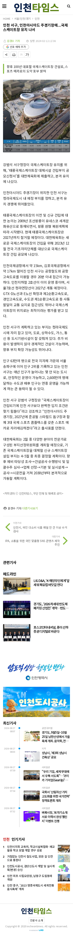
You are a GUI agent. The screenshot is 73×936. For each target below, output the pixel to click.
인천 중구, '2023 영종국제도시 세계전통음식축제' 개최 (30, 887)
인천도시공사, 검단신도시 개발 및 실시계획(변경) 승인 (31, 868)
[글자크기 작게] (21, 55)
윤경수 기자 (13, 41)
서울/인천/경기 (22, 18)
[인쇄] (14, 55)
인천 (37, 18)
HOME (6, 18)
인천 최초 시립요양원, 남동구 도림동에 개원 (29, 877)
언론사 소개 (36, 920)
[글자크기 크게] (27, 55)
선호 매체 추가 (18, 47)
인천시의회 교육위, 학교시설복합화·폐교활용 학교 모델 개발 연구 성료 (31, 848)
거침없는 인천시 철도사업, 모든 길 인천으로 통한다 (30, 858)
